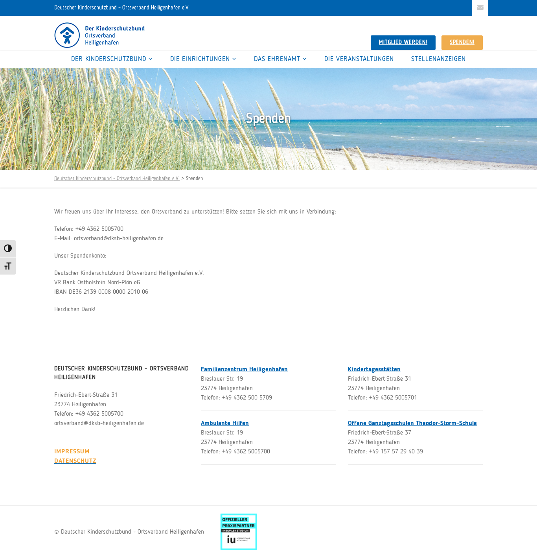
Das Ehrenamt (277, 59)
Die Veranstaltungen (359, 59)
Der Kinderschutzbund (108, 59)
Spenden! (462, 42)
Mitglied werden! (403, 42)
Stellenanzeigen (438, 59)
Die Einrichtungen (200, 59)
